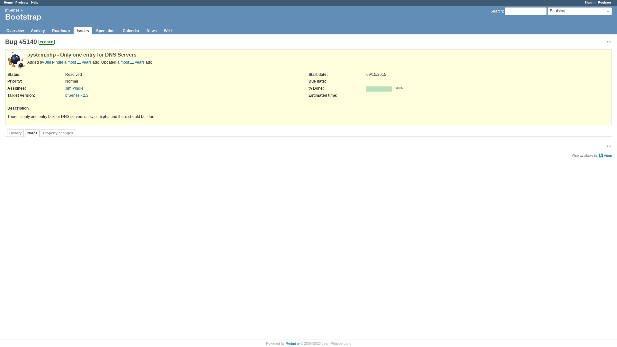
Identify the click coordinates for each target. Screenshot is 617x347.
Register (604, 2)
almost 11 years (78, 62)
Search (496, 11)
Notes (32, 133)
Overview (15, 31)
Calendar (131, 31)
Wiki (168, 31)
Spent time (106, 31)
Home (8, 2)
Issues (83, 31)
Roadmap (61, 31)
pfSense (12, 10)
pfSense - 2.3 (76, 95)
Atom (608, 155)
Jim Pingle (54, 62)
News (152, 31)
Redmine (293, 343)
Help (34, 2)
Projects (22, 2)
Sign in (590, 2)
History (15, 133)
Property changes (58, 133)
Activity (38, 31)
